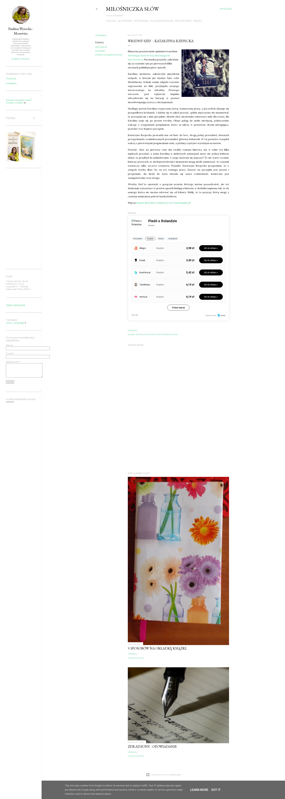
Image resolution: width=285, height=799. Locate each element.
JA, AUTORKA (125, 21)
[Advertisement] (178, 444)
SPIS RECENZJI (183, 21)
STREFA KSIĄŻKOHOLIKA (108, 55)
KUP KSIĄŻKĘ (141, 21)
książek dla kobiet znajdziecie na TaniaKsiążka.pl (163, 202)
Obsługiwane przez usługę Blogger (166, 774)
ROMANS (100, 51)
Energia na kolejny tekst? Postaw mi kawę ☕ (19, 101)
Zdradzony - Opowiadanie (152, 746)
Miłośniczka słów (132, 8)
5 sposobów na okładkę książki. (157, 648)
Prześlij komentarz (136, 658)
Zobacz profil (21, 59)
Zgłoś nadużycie (15, 305)
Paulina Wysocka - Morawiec (20, 31)
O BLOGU (111, 21)
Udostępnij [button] (100, 35)
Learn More (199, 790)
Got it (216, 790)
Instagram (11, 83)
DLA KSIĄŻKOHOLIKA (161, 21)
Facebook (11, 78)
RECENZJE (101, 47)
